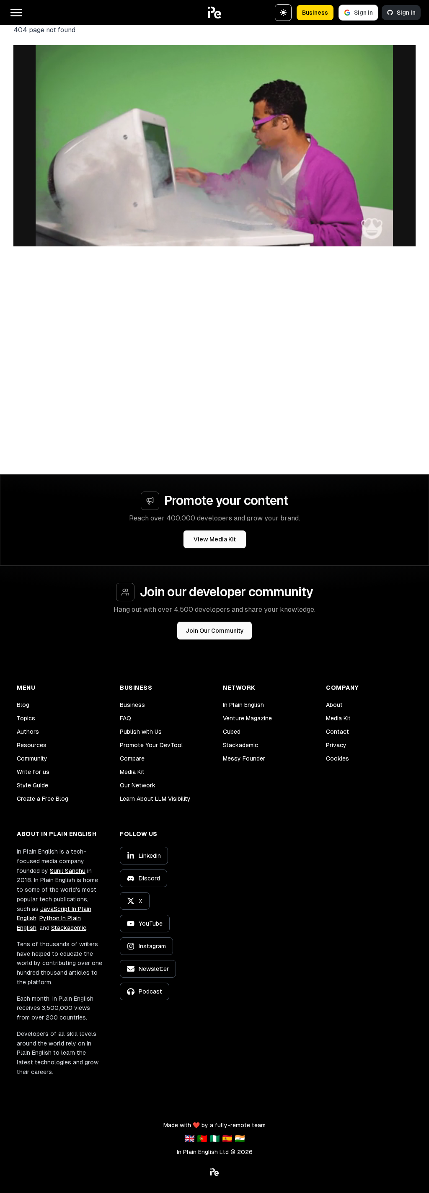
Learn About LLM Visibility (155, 798)
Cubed (231, 731)
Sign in (363, 12)
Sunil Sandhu (67, 870)
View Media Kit (215, 539)
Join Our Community (215, 630)
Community (32, 758)
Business (315, 12)
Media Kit (132, 772)
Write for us (33, 772)
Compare (132, 758)
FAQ (125, 718)
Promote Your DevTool (151, 745)
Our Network (137, 785)
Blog (23, 704)
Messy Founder (244, 758)
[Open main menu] (16, 12)
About (334, 704)
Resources (32, 745)
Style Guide (32, 785)
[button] (214, 12)
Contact (337, 731)
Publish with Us (141, 731)
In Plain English (243, 704)
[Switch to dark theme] (283, 12)
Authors (28, 731)
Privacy (336, 745)
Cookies (337, 758)
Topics (26, 718)
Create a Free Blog (42, 798)
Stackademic (240, 745)
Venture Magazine (247, 718)
